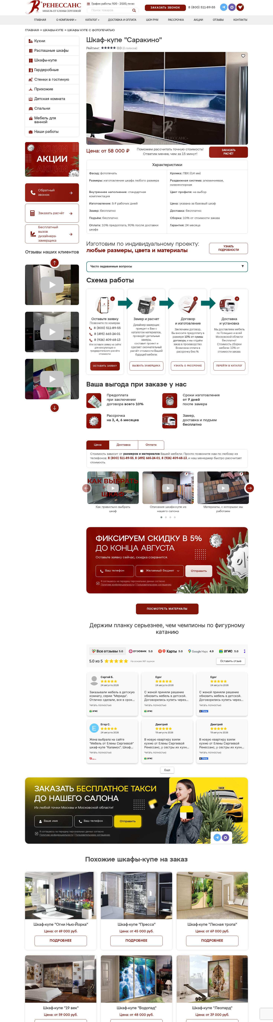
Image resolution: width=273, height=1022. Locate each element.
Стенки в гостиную (51, 79)
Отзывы (218, 20)
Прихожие (43, 89)
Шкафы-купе (53, 30)
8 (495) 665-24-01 (201, 2)
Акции (198, 20)
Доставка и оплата (122, 20)
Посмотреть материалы (167, 609)
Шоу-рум (152, 20)
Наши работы (46, 132)
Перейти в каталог (229, 366)
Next (54, 407)
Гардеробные (46, 70)
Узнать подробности (228, 248)
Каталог (91, 20)
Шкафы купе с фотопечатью (91, 30)
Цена (98, 444)
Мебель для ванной (45, 120)
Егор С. (105, 724)
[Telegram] (224, 8)
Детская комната (49, 99)
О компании (65, 20)
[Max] (232, 8)
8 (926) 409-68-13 (201, 12)
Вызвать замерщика (146, 366)
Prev (54, 262)
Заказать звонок (165, 7)
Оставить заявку (105, 366)
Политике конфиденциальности (117, 585)
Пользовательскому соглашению (153, 585)
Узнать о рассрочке (188, 366)
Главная (40, 20)
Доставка (124, 444)
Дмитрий (216, 724)
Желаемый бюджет (160, 570)
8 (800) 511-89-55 (201, 7)
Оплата (151, 444)
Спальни (42, 108)
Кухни (39, 41)
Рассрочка (176, 20)
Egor (213, 677)
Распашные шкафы (51, 51)
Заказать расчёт (228, 152)
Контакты (240, 20)
